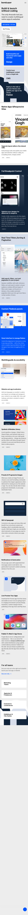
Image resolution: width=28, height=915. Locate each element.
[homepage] (7, 3)
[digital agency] (25, 909)
